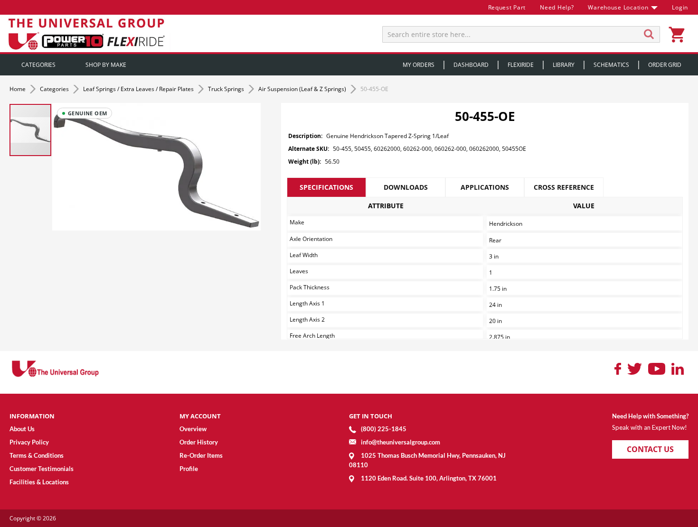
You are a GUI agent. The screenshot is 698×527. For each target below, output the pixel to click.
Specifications (326, 187)
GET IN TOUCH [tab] (370, 416)
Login (680, 7)
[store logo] (88, 33)
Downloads (406, 187)
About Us (22, 429)
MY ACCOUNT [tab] (200, 416)
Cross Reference (564, 187)
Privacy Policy (29, 442)
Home (18, 89)
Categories (55, 89)
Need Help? (557, 7)
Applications (485, 187)
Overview (193, 429)
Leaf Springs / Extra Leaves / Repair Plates (139, 89)
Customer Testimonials (41, 468)
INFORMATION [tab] (32, 416)
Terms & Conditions (36, 455)
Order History (198, 442)
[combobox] (521, 34)
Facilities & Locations (39, 482)
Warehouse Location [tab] (618, 7)
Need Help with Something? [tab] (650, 416)
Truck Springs (226, 89)
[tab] (326, 187)
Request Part (507, 7)
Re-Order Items (201, 455)
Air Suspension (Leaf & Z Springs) (303, 89)
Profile (188, 468)
